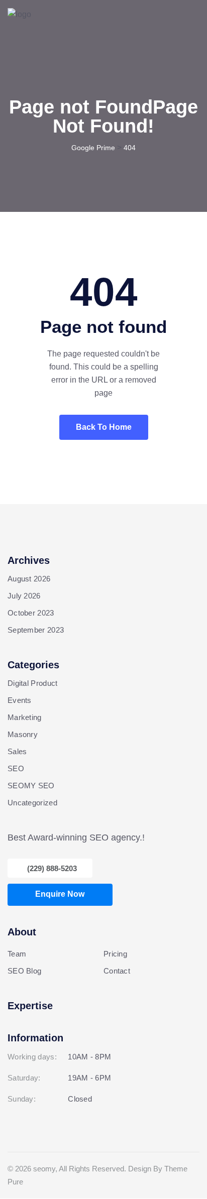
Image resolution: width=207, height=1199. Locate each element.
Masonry (23, 734)
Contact (117, 971)
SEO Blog (24, 971)
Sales (17, 751)
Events (20, 700)
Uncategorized (32, 802)
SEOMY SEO (31, 785)
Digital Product (33, 683)
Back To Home (104, 427)
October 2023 (31, 613)
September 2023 (36, 630)
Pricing (115, 953)
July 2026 (24, 595)
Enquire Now (59, 894)
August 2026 (29, 578)
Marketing (25, 717)
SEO (16, 768)
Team (17, 953)
